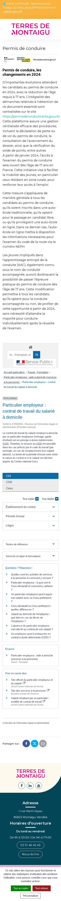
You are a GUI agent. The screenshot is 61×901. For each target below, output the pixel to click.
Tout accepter (20, 888)
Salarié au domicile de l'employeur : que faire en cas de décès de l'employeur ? (30, 618)
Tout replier (29, 498)
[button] (30, 507)
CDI (5, 443)
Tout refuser (41, 888)
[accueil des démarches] (30, 347)
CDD (39, 443)
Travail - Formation (38, 372)
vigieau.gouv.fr (13, 11)
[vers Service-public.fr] (35, 363)
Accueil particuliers (14, 372)
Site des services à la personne (28, 690)
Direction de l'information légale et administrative (27, 723)
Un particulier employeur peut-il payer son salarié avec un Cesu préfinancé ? (31, 598)
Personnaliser (30, 895)
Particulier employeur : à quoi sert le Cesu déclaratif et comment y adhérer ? (32, 586)
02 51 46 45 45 (30, 845)
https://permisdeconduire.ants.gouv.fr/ (31, 116)
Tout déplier (48, 498)
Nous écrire (30, 854)
